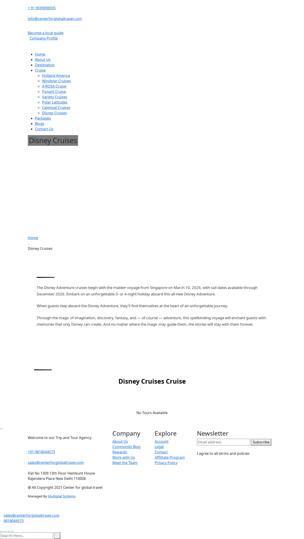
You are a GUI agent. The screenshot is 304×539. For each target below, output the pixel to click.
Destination (45, 64)
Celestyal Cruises (56, 107)
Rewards (119, 452)
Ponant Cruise (54, 91)
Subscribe (261, 442)
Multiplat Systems (61, 496)
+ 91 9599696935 (42, 8)
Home (40, 54)
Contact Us (44, 128)
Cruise (40, 70)
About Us (43, 59)
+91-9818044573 (41, 451)
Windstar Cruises (56, 80)
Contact (161, 452)
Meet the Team (125, 462)
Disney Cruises (54, 112)
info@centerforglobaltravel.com (55, 18)
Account (161, 441)
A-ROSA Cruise (54, 86)
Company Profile (44, 38)
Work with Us (123, 457)
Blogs (39, 123)
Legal (159, 446)
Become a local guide (45, 32)
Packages (43, 118)
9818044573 (14, 520)
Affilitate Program (170, 457)
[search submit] (57, 535)
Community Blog (126, 446)
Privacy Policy (166, 462)
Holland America (56, 75)
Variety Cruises (54, 96)
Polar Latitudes (54, 102)
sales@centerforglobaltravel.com (56, 462)
